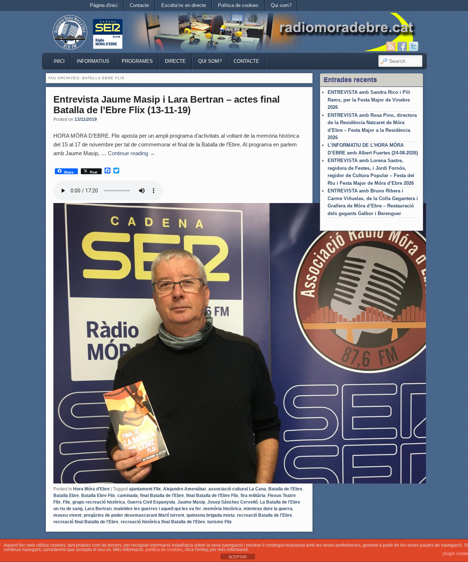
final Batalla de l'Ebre (162, 495)
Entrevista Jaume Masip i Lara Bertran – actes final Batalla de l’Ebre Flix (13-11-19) (166, 104)
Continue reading (131, 153)
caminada (127, 495)
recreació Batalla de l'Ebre (264, 515)
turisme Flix (219, 521)
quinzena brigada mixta (210, 515)
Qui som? (281, 5)
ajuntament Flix (145, 489)
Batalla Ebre (66, 495)
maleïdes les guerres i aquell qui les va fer (157, 508)
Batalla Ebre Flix (98, 495)
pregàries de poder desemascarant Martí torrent (134, 515)
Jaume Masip (191, 502)
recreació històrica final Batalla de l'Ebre (163, 521)
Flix (66, 502)
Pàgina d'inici (104, 5)
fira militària (253, 495)
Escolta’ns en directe (183, 5)
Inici (59, 61)
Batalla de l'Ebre (285, 489)
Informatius (93, 61)
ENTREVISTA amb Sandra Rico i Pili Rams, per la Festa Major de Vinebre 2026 (369, 99)
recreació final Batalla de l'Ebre (85, 521)
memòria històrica (222, 508)
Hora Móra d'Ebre (91, 489)
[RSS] (391, 46)
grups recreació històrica (98, 502)
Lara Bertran (98, 508)
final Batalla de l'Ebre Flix (212, 495)
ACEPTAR (238, 557)
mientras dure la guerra (268, 508)
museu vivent (67, 515)
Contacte (139, 5)
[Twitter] (413, 46)
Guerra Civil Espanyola (151, 502)
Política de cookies (238, 5)
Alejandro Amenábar (184, 489)
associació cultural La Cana (237, 489)
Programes (137, 61)
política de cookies (164, 549)
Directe (175, 61)
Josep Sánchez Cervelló (232, 502)
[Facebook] (402, 46)
